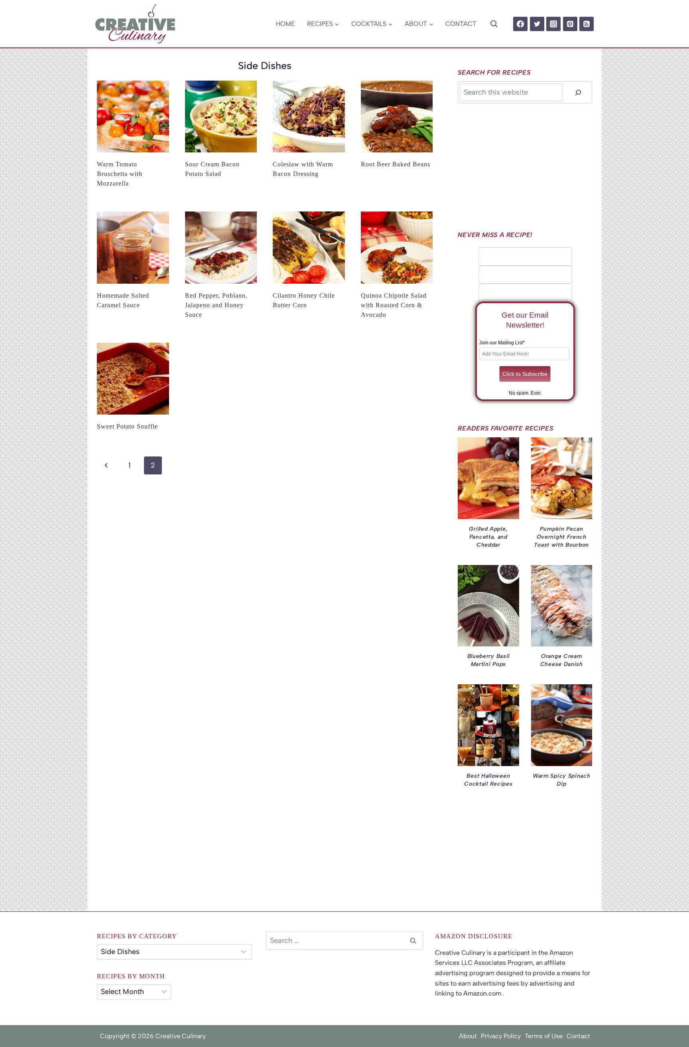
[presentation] (133, 117)
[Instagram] (553, 24)
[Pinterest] (570, 24)
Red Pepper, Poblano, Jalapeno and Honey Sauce (216, 305)
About (468, 1036)
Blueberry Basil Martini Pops (488, 660)
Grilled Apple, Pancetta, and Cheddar (488, 536)
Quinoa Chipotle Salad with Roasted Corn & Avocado (394, 305)
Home (285, 24)
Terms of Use (544, 1036)
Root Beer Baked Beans (395, 164)
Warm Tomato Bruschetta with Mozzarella (119, 174)
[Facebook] (520, 24)
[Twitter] (537, 24)
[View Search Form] (493, 23)
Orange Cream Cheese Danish (561, 660)
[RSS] (586, 24)
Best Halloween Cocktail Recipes (488, 779)
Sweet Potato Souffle (127, 426)
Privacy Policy (501, 1036)
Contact (460, 24)
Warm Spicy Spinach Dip (562, 779)
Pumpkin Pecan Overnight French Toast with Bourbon (561, 536)
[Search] (578, 92)
